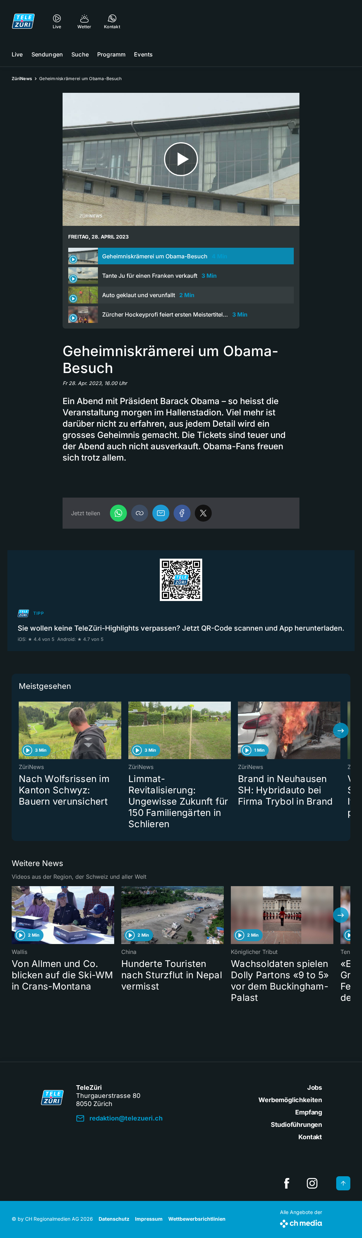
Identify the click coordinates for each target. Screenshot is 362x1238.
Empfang (308, 1112)
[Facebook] (182, 513)
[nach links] (21, 730)
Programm (111, 54)
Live (17, 54)
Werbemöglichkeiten (290, 1100)
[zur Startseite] (23, 21)
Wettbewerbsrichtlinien (197, 1219)
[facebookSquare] (287, 1183)
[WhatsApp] (118, 513)
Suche (80, 54)
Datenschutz (114, 1219)
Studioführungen (296, 1124)
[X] (203, 513)
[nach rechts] (341, 730)
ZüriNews (22, 78)
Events (143, 54)
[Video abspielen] (181, 159)
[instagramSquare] (312, 1183)
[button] (139, 513)
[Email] (160, 513)
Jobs (314, 1087)
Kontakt (310, 1137)
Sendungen (47, 54)
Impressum (149, 1219)
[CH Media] (301, 1222)
